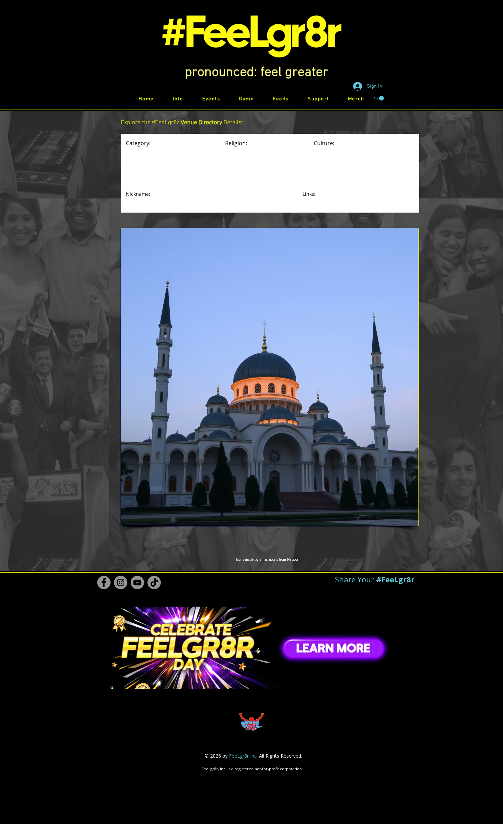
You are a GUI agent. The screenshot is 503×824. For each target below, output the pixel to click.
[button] (256, 72)
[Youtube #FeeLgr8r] (137, 582)
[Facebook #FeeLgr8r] (104, 582)
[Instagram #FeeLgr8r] (120, 582)
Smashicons (268, 559)
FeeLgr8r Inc (243, 755)
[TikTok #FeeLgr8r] (154, 582)
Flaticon (293, 559)
